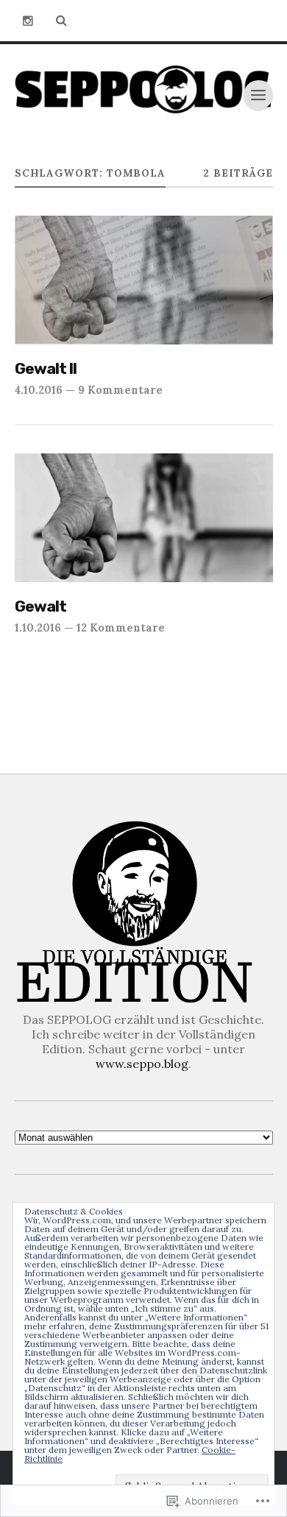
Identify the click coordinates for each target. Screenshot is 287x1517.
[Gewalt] (144, 518)
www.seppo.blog (142, 1063)
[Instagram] (28, 20)
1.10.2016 (38, 627)
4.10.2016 (39, 390)
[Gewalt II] (144, 280)
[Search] (62, 20)
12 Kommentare (121, 627)
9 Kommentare (120, 390)
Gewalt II (46, 368)
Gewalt (40, 606)
